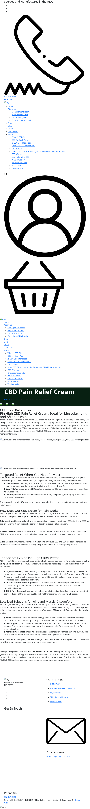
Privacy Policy (56, 701)
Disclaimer (55, 684)
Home (10, 106)
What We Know (18, 160)
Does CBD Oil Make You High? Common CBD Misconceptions (39, 151)
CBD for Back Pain (20, 140)
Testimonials (17, 168)
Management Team (20, 111)
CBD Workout (18, 154)
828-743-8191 (10, 96)
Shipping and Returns (59, 697)
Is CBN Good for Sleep (21, 143)
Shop (10, 123)
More (10, 134)
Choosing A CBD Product (23, 120)
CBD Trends (17, 148)
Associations (17, 165)
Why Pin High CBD (20, 114)
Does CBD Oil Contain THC (23, 145)
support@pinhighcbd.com (58, 756)
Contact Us (13, 131)
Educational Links (19, 162)
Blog (10, 126)
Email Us (8, 99)
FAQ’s (10, 128)
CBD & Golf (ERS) (19, 117)
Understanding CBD (20, 157)
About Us (12, 109)
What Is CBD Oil (19, 137)
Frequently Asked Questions (62, 688)
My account (55, 692)
